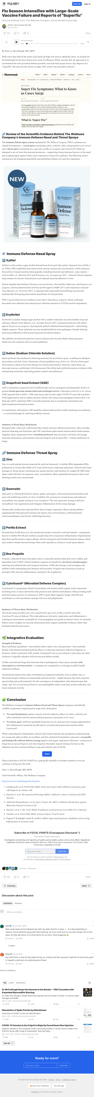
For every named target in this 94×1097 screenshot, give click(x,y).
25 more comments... (8, 970)
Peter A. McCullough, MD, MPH (19, 25)
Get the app (59, 1086)
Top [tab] (4, 983)
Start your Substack (40, 1086)
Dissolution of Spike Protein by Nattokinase (24, 1010)
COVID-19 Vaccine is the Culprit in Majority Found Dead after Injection (38, 1025)
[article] (47, 997)
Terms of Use (59, 857)
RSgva (8, 954)
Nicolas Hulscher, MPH (22, 1001)
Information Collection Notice (46, 859)
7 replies (11, 946)
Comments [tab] (7, 903)
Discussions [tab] (20, 983)
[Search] (89, 982)
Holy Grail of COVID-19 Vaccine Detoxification (21, 1013)
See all (7, 1043)
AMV (7, 926)
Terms (58, 1079)
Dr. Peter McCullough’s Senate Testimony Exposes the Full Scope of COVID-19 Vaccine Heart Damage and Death (40, 996)
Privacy (51, 1079)
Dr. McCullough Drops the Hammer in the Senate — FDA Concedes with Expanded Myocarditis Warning (38, 991)
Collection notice (69, 1079)
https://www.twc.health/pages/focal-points (21, 781)
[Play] (16, 42)
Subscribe (77, 4)
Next (84, 886)
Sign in (87, 4)
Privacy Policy (65, 859)
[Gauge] (88, 42)
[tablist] (12, 903)
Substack (35, 1092)
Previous (11, 886)
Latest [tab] (11, 983)
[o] (88, 992)
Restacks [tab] (18, 903)
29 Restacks (32, 868)
